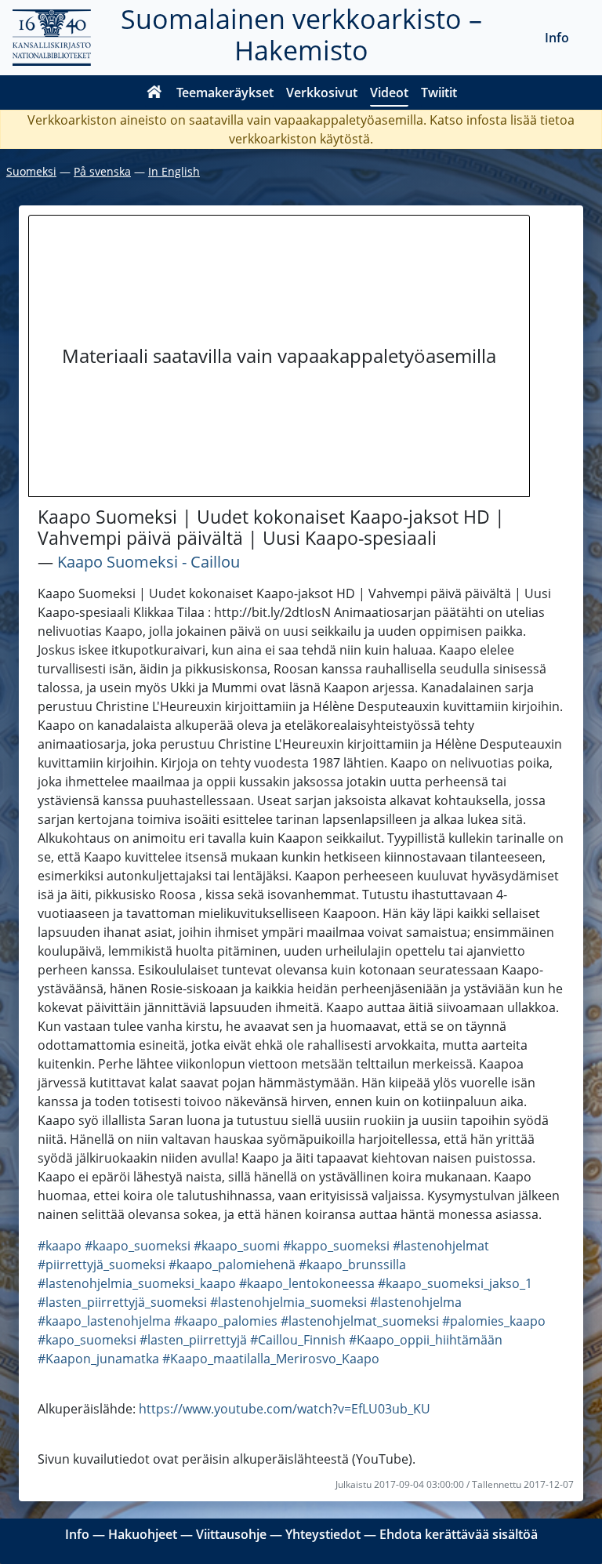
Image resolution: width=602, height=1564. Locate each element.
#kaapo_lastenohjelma (104, 1321)
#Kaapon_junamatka (98, 1358)
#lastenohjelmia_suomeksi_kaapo (137, 1283)
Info (557, 37)
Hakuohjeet (142, 1534)
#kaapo (60, 1245)
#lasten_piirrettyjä (193, 1339)
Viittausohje (231, 1534)
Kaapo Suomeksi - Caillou (148, 561)
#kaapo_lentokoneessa (307, 1283)
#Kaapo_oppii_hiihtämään (425, 1339)
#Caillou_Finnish (298, 1339)
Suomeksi (31, 171)
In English (174, 171)
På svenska (102, 171)
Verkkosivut (321, 92)
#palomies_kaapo (494, 1321)
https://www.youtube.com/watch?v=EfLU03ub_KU (284, 1408)
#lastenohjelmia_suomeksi (288, 1302)
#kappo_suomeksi (336, 1245)
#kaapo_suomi (237, 1245)
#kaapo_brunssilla (352, 1264)
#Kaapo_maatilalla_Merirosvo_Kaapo (270, 1358)
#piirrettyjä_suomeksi (101, 1264)
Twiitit (439, 92)
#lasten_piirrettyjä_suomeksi (122, 1302)
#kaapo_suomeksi (137, 1245)
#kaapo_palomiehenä (232, 1264)
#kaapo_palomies (225, 1321)
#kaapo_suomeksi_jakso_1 (455, 1283)
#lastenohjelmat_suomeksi (360, 1321)
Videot (389, 92)
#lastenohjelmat (441, 1245)
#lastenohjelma (416, 1302)
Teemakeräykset (225, 92)
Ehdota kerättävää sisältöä (458, 1534)
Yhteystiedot (323, 1534)
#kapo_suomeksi (87, 1339)
